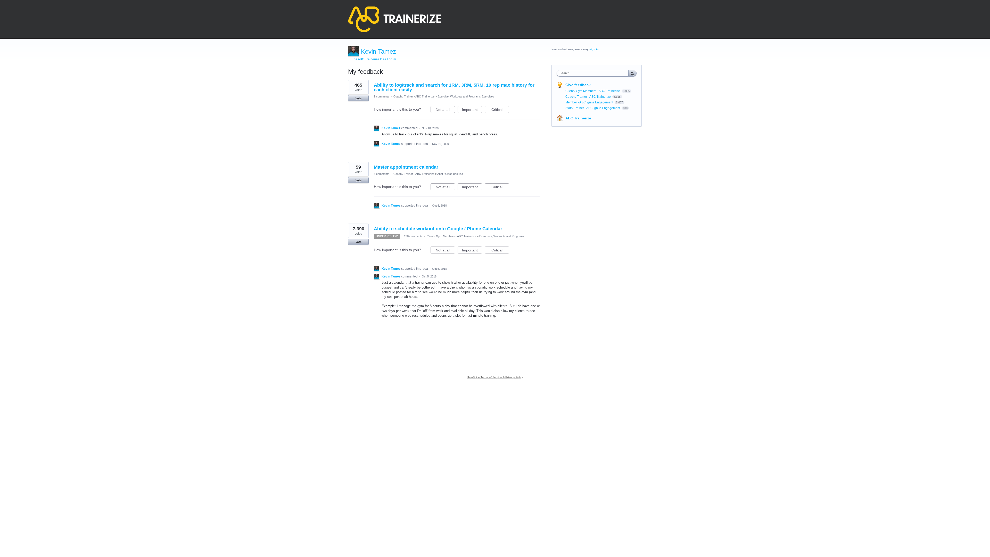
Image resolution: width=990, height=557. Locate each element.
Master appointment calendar (406, 167)
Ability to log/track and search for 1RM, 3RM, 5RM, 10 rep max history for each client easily (454, 87)
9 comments (381, 96)
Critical (500, 110)
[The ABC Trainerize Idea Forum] (394, 19)
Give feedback (578, 85)
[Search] (632, 73)
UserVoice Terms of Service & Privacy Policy (495, 377)
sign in (594, 49)
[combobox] (594, 73)
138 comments (413, 236)
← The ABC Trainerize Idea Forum (372, 59)
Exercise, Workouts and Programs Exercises (466, 96)
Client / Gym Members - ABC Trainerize (451, 236)
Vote (358, 98)
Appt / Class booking (450, 173)
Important (472, 110)
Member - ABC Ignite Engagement (589, 102)
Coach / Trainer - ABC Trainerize (413, 96)
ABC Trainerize (578, 118)
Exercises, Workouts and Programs (501, 236)
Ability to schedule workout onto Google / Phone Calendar (438, 228)
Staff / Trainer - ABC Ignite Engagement (593, 108)
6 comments (381, 173)
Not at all (445, 110)
